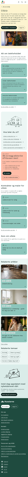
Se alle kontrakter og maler (8, 230)
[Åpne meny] (25, 2)
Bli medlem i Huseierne (9, 27)
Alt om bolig (6, 6)
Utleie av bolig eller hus (9, 136)
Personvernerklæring (6, 448)
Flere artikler (4, 344)
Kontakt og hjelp (5, 429)
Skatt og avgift (14, 356)
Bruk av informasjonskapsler (8, 446)
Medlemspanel (4, 439)
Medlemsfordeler (5, 422)
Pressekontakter (5, 437)
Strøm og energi (15, 352)
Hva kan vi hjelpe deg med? (10, 361)
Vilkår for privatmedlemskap (8, 451)
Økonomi (4, 356)
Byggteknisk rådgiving (6, 434)
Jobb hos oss (4, 417)
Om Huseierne (4, 415)
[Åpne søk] (22, 2)
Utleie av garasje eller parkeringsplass (13, 147)
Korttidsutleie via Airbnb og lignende (12, 142)
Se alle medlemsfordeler (11, 177)
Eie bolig (4, 352)
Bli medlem (7, 173)
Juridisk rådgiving (5, 431)
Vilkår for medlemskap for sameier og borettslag (13, 453)
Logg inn (21, 27)
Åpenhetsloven (4, 456)
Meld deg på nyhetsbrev (9, 394)
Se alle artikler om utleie (7, 107)
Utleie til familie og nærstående (11, 144)
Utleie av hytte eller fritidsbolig (11, 139)
